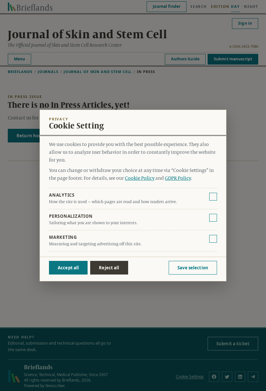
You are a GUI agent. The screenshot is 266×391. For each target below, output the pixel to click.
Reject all (109, 268)
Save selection (192, 268)
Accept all (68, 268)
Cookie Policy (139, 178)
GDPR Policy (178, 178)
